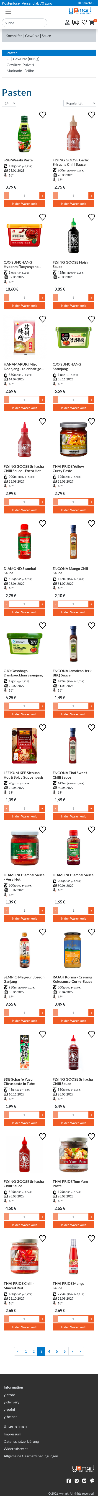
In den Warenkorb (24, 204)
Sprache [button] (86, 3)
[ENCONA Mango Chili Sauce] (73, 542)
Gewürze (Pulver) (20, 64)
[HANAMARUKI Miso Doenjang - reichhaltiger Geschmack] (24, 338)
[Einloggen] (67, 22)
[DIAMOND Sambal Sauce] (73, 849)
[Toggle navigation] (8, 11)
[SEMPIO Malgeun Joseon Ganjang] (24, 951)
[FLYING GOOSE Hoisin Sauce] (73, 236)
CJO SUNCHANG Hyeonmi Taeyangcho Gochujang (21, 264)
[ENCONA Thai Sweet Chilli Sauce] (73, 746)
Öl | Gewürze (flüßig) (23, 58)
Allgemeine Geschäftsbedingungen (31, 1456)
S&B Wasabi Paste (18, 160)
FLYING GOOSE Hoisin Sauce (71, 264)
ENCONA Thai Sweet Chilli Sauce (70, 774)
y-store (9, 1394)
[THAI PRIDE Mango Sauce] (73, 1257)
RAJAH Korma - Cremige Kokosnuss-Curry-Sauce (73, 979)
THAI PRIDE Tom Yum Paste (70, 1183)
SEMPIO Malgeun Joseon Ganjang (24, 979)
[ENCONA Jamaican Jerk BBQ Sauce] (73, 644)
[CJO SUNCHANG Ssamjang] (73, 338)
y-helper (10, 1416)
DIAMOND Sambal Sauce (73, 875)
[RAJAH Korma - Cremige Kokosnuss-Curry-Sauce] (73, 951)
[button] (91, 22)
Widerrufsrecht (16, 1448)
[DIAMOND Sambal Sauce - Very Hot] (24, 849)
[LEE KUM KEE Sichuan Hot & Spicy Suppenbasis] (24, 746)
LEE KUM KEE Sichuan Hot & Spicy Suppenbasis (24, 774)
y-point (9, 1409)
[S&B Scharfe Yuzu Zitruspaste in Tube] (24, 1053)
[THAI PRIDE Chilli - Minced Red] (24, 1257)
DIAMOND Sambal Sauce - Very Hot (24, 877)
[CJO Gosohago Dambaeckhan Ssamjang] (24, 644)
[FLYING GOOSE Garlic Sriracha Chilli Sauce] (73, 134)
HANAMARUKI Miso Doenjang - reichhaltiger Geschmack (23, 366)
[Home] (82, 10)
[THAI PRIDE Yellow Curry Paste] (73, 440)
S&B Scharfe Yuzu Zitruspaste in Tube (19, 1081)
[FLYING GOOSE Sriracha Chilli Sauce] (73, 1053)
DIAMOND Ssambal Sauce (20, 570)
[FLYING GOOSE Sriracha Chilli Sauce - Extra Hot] (24, 440)
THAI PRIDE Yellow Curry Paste (68, 468)
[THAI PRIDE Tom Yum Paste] (73, 1155)
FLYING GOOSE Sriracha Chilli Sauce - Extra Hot (24, 468)
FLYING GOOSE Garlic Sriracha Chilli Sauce (71, 162)
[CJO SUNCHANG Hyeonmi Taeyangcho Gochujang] (24, 236)
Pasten (12, 53)
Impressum (12, 1434)
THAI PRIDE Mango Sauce (68, 1285)
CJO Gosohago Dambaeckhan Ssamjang (23, 672)
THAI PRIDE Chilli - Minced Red (19, 1285)
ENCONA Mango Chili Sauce (70, 570)
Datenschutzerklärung (21, 1441)
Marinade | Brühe (20, 70)
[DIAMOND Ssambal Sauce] (24, 542)
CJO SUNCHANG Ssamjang (67, 366)
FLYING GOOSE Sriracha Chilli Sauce (73, 1081)
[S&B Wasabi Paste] (24, 134)
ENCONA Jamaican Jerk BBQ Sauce (72, 672)
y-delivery (11, 1402)
